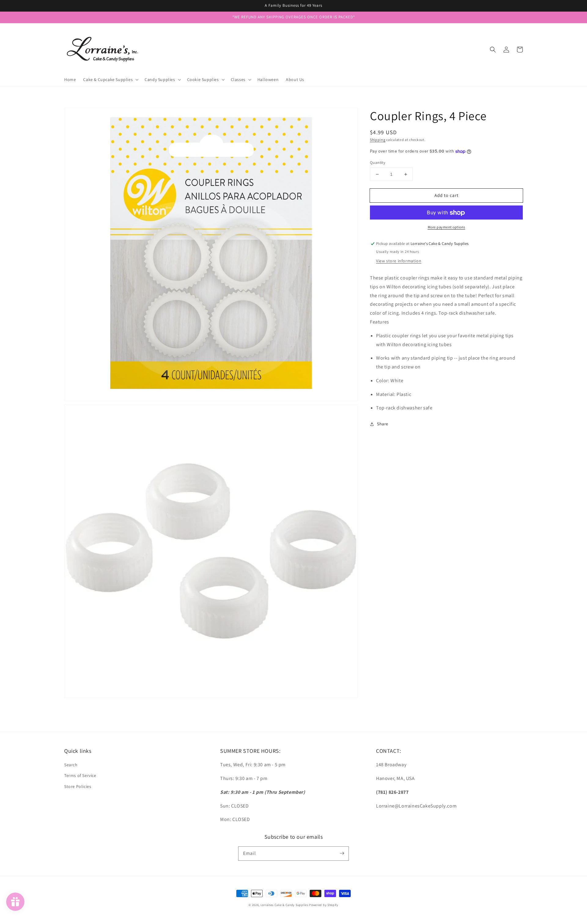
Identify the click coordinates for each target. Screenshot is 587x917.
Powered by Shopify (323, 905)
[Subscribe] (342, 853)
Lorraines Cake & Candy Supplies (284, 905)
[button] (493, 49)
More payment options (446, 227)
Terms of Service (80, 775)
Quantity (377, 162)
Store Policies (77, 786)
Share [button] (382, 424)
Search (71, 764)
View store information (398, 261)
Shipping (378, 139)
